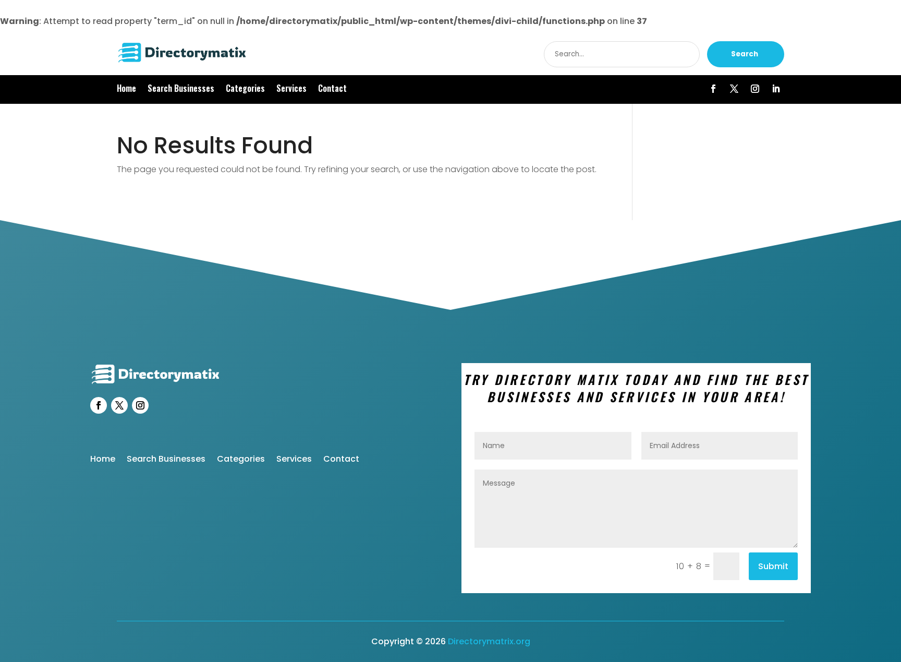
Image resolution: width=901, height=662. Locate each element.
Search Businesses (181, 89)
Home (126, 89)
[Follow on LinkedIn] (776, 88)
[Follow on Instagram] (755, 88)
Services (291, 89)
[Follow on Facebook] (713, 88)
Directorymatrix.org (489, 641)
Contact (332, 89)
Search (744, 54)
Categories (245, 89)
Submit (773, 566)
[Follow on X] (734, 88)
